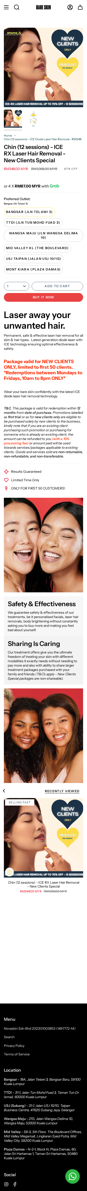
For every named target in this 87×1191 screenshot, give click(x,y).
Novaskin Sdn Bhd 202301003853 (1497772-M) (40, 1028)
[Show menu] (6, 7)
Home (8, 135)
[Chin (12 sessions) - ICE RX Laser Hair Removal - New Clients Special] (43, 838)
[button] (17, 7)
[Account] (70, 7)
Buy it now (43, 297)
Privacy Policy (14, 1046)
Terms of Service (17, 1054)
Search (9, 1037)
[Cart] (80, 7)
